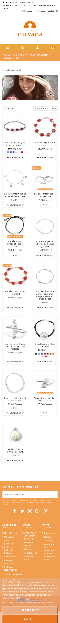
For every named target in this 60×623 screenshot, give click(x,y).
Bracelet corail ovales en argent (15, 292)
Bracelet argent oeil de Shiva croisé (45, 399)
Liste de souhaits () (49, 11)
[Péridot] (43, 356)
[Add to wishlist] (25, 119)
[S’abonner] (54, 494)
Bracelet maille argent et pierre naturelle (15, 144)
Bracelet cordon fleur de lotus (45, 345)
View (45, 204)
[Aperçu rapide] (25, 125)
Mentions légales (28, 544)
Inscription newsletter (9, 562)
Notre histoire (11, 533)
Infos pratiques (9, 542)
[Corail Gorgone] (22, 152)
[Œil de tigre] (53, 354)
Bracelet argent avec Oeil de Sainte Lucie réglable (15, 346)
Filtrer (11, 108)
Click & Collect (30, 552)
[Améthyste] (11, 152)
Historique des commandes (50, 547)
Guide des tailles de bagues (9, 550)
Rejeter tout (30, 610)
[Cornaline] (50, 354)
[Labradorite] (48, 354)
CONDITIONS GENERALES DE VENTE (30, 536)
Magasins (9, 536)
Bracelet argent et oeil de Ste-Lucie (45, 195)
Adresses (49, 540)
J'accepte (30, 619)
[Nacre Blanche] (19, 152)
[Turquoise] (8, 152)
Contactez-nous (27, 2)
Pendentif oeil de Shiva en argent (15, 450)
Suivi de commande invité (49, 556)
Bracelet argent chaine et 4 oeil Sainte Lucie (15, 195)
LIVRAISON (29, 549)
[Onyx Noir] (36, 354)
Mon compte (50, 533)
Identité (48, 536)
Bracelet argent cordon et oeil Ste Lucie (15, 244)
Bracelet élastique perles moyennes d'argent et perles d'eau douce (45, 295)
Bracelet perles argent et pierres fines (15, 399)
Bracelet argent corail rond (45, 144)
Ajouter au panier (15, 157)
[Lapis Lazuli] (13, 152)
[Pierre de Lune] (16, 152)
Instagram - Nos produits (10, 568)
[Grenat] (45, 354)
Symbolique (10, 556)
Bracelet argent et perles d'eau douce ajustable (45, 244)
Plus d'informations (13, 602)
